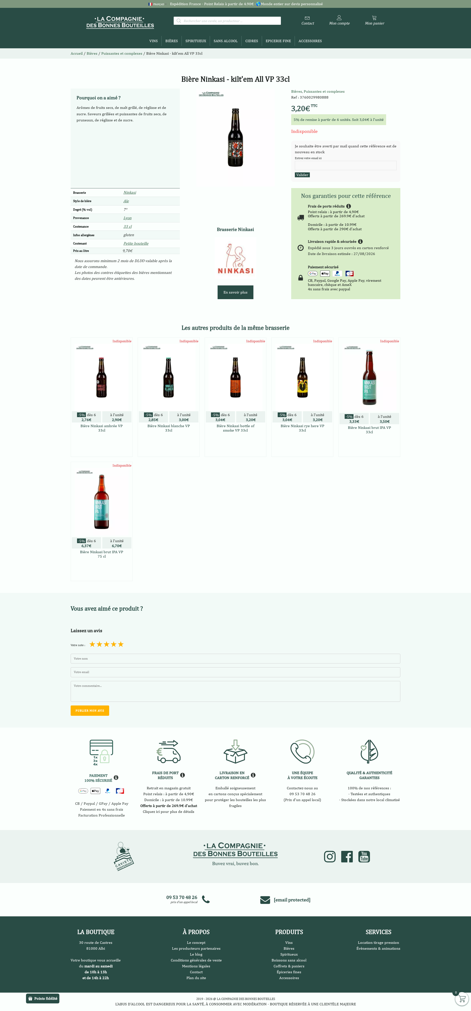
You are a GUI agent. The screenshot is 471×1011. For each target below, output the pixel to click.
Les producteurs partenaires (196, 948)
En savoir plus (235, 292)
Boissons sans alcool (289, 960)
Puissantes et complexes (324, 91)
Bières (171, 40)
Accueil (77, 53)
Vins (153, 40)
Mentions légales (196, 966)
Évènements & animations (378, 948)
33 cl (127, 226)
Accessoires (310, 40)
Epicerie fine (278, 40)
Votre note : (78, 645)
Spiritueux (195, 40)
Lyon (127, 218)
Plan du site (196, 977)
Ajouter (101, 450)
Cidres (251, 40)
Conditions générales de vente (196, 960)
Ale (126, 201)
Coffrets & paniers (289, 966)
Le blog (196, 954)
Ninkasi (129, 192)
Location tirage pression (378, 942)
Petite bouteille (135, 243)
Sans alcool (226, 40)
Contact (196, 972)
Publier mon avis (90, 710)
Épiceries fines (289, 972)
